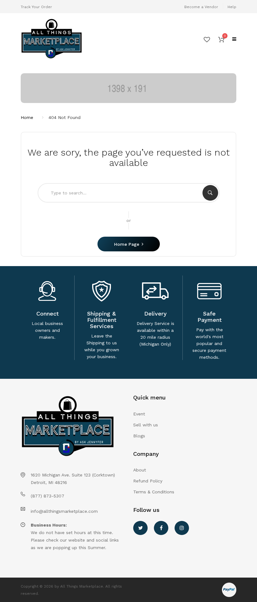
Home (27, 117)
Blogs (139, 435)
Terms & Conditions (153, 491)
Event (139, 413)
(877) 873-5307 (47, 495)
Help (232, 7)
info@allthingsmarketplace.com (64, 511)
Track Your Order (36, 7)
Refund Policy (147, 480)
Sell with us (145, 424)
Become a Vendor (201, 7)
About (139, 469)
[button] (221, 39)
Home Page (126, 244)
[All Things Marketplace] (72, 39)
